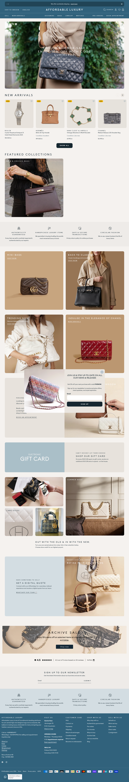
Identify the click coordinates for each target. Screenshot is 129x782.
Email (69, 394)
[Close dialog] (102, 372)
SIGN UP (84, 404)
